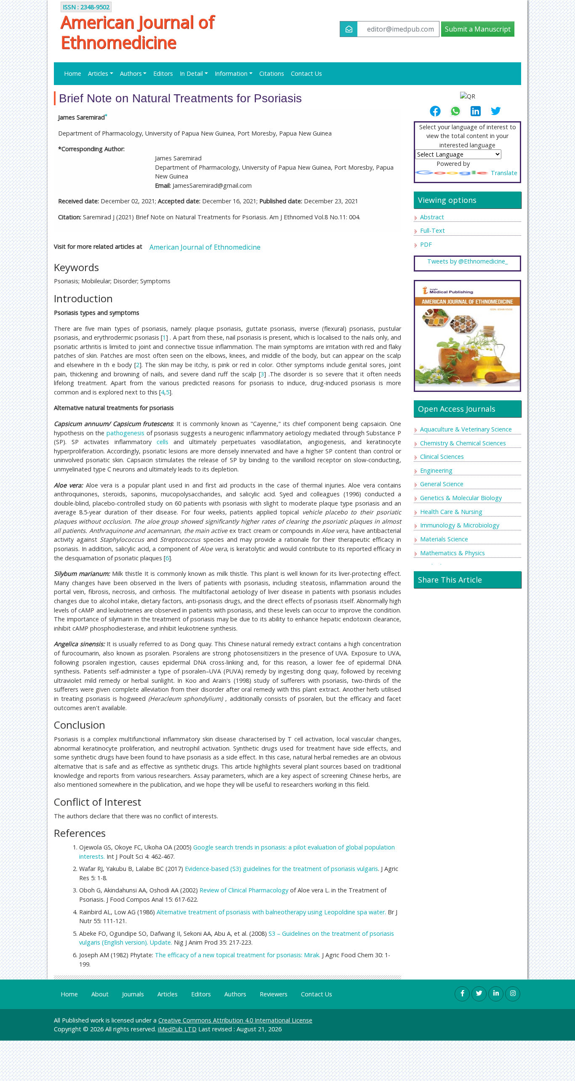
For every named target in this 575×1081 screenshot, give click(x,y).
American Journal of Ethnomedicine (137, 32)
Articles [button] (98, 73)
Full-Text (432, 230)
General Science (441, 484)
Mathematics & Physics (452, 553)
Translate (504, 173)
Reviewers (274, 994)
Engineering (436, 470)
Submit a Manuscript (478, 29)
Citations (271, 73)
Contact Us (306, 73)
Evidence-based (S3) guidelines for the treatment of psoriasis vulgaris (281, 869)
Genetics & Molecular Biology (461, 498)
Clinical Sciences (442, 457)
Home (72, 73)
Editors (163, 73)
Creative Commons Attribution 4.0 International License (235, 1020)
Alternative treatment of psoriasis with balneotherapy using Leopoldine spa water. (271, 912)
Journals (133, 994)
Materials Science (444, 539)
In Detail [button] (191, 73)
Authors (235, 994)
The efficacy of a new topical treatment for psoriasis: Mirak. (237, 955)
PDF (426, 244)
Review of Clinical (224, 890)
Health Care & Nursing (451, 512)
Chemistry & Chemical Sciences (463, 443)
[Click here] (467, 333)
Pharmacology (268, 890)
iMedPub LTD (177, 1029)
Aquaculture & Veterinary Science (466, 429)
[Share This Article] (439, 111)
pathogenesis (125, 433)
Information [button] (231, 73)
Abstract (432, 217)
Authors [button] (131, 73)
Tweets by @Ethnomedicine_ (467, 261)
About (100, 994)
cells (162, 442)
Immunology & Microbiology (459, 525)
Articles (167, 994)
